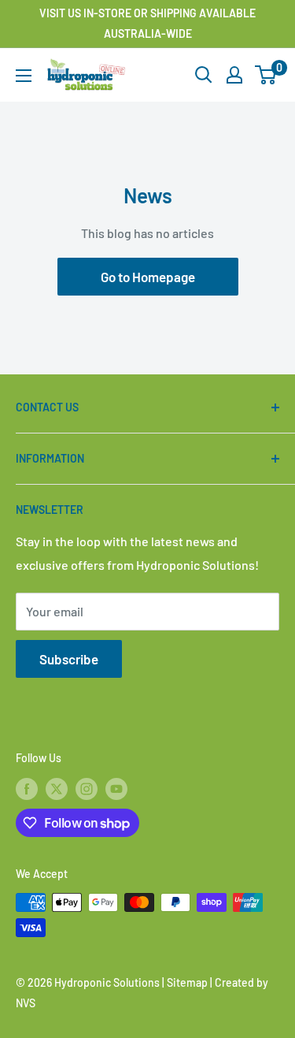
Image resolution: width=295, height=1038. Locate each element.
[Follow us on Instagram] (87, 788)
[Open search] (203, 75)
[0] (266, 74)
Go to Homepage (148, 277)
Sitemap (187, 982)
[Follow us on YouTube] (116, 788)
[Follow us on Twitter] (57, 788)
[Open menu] (23, 75)
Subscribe (68, 659)
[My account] (234, 75)
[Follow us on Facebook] (27, 788)
